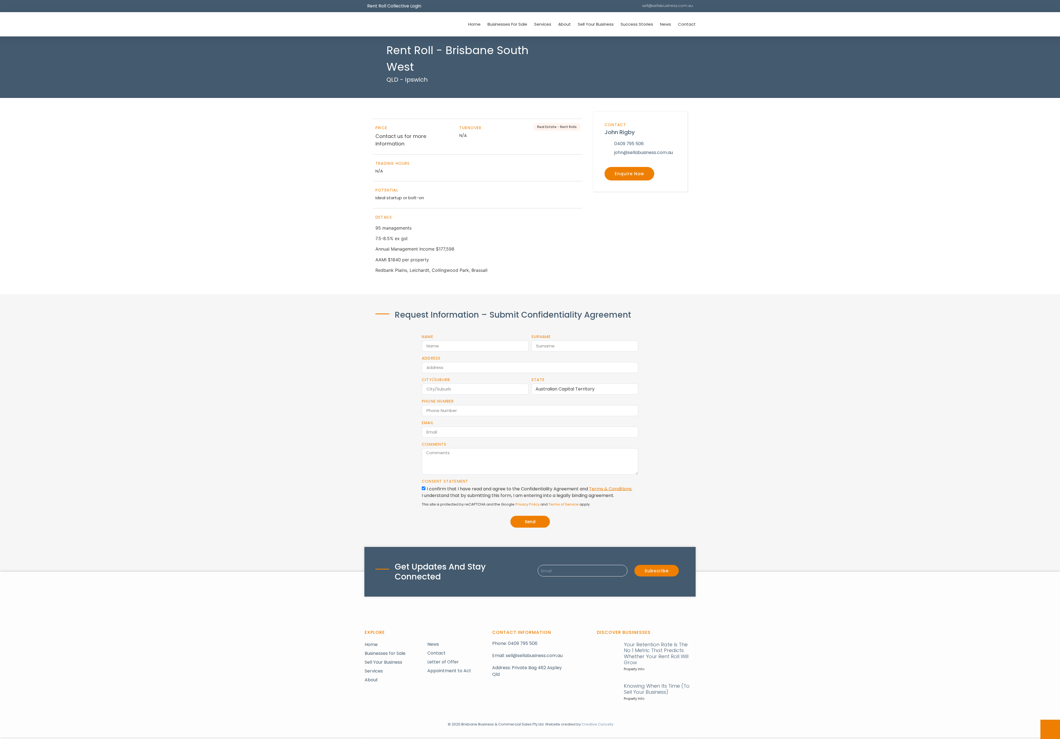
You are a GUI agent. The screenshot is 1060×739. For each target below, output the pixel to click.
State (538, 379)
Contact (687, 24)
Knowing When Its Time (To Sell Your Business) (657, 688)
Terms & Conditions (610, 488)
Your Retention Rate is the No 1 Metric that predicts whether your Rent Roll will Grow (656, 653)
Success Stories (637, 24)
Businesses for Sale (507, 24)
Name (427, 336)
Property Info (634, 669)
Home (474, 24)
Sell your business (596, 24)
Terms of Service (563, 504)
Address (431, 358)
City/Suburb (436, 379)
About (564, 24)
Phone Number (438, 401)
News (665, 24)
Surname (541, 336)
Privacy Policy (527, 504)
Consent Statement (445, 481)
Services (542, 24)
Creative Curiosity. (598, 724)
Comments (434, 444)
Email (428, 423)
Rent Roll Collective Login (394, 6)
